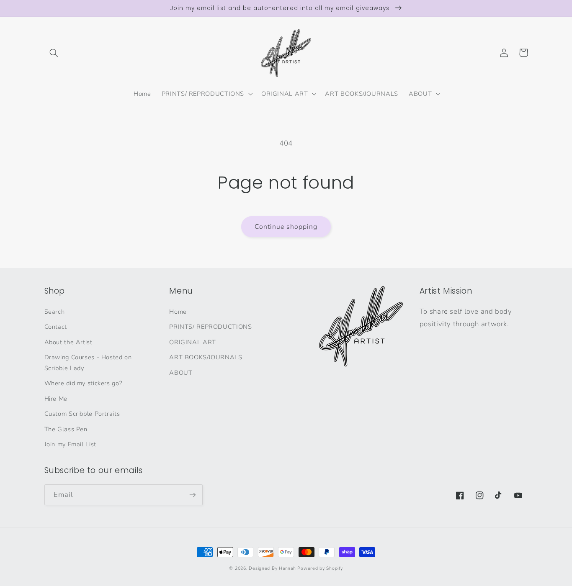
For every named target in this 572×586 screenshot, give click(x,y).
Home (178, 311)
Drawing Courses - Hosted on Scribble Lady (88, 362)
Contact (55, 326)
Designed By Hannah (272, 568)
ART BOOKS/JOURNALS (205, 357)
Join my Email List (70, 444)
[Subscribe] (192, 494)
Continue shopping (286, 226)
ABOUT (180, 372)
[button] (54, 52)
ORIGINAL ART (192, 342)
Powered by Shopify (320, 568)
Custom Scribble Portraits (82, 413)
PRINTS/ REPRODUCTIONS (210, 326)
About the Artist (68, 342)
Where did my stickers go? (83, 383)
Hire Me (55, 398)
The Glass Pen (66, 429)
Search (54, 311)
